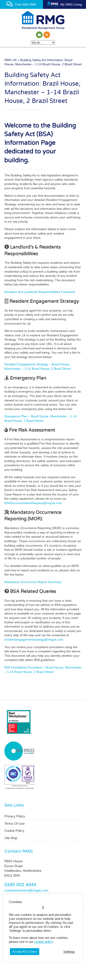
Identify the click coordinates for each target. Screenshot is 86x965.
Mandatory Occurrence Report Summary (32, 582)
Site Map (10, 838)
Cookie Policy (14, 830)
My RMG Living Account (70, 6)
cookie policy (43, 942)
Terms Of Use (14, 823)
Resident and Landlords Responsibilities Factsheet (39, 292)
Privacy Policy (14, 816)
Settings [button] (69, 951)
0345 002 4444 (20, 884)
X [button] (43, 907)
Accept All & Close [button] (25, 951)
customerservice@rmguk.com (26, 890)
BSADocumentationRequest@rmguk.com (33, 503)
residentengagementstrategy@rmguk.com (33, 639)
